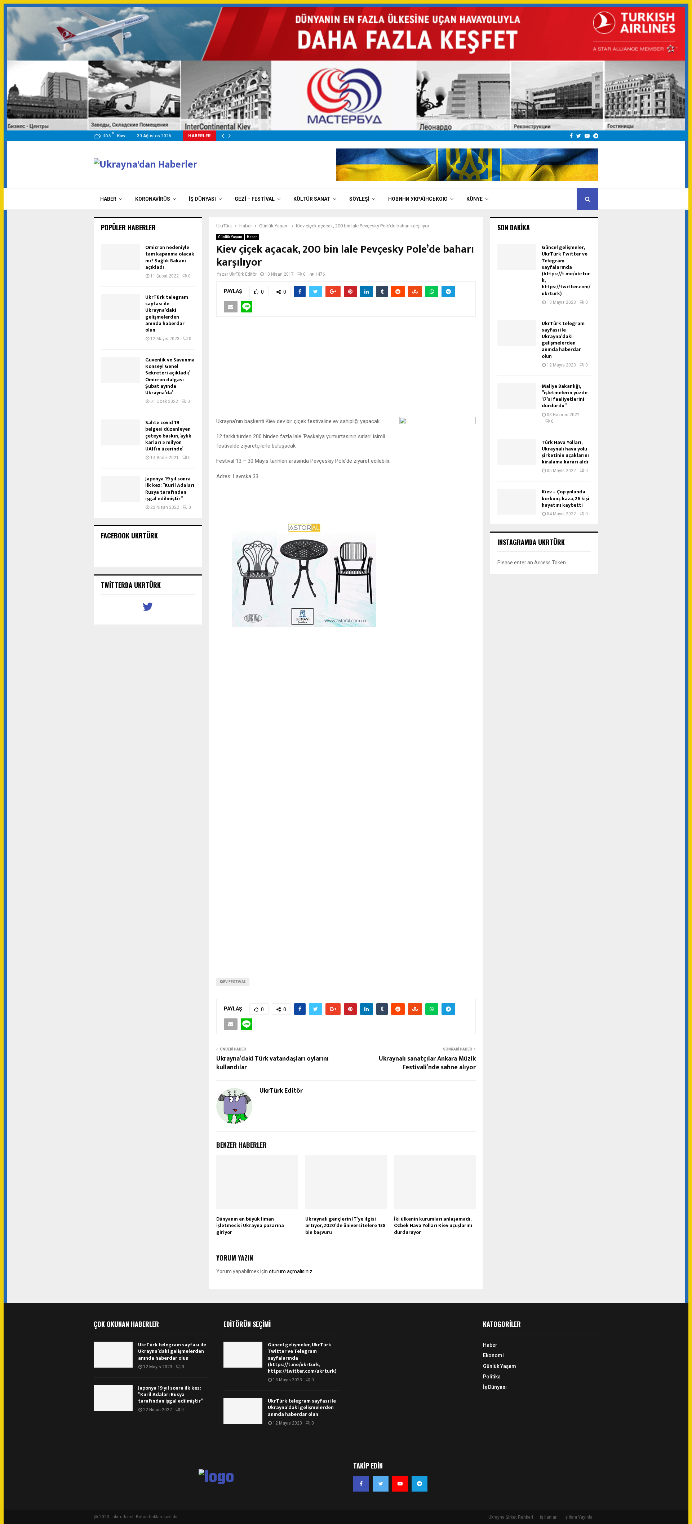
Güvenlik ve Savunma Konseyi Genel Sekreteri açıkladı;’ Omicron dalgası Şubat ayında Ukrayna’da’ (170, 376)
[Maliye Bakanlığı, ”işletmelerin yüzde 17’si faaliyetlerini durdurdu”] (516, 396)
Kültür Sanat (312, 199)
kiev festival (233, 982)
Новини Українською (418, 199)
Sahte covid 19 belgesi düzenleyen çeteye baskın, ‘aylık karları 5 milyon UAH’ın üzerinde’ (168, 435)
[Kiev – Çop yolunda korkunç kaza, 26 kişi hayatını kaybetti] (516, 502)
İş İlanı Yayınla (578, 1517)
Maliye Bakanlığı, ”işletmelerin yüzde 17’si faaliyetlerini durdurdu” (564, 396)
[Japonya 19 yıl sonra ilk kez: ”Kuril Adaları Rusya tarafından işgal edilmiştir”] (120, 489)
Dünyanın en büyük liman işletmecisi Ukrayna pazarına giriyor (250, 1225)
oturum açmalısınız (290, 1271)
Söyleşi (359, 199)
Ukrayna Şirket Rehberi (510, 1517)
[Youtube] (400, 1484)
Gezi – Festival (255, 199)
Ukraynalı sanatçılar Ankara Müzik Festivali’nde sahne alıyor (427, 1063)
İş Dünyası (202, 199)
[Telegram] (419, 1484)
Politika (492, 1376)
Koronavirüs (152, 199)
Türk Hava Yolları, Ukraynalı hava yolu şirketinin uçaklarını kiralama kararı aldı (565, 452)
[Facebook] (361, 1484)
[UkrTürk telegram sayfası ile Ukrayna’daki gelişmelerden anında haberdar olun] (120, 307)
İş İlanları (549, 1517)
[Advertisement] (346, 371)
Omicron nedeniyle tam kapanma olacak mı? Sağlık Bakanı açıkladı (169, 257)
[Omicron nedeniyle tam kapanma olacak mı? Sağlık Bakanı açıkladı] (120, 257)
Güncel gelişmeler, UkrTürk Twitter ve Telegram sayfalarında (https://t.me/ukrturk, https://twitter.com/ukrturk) (566, 270)
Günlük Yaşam (230, 237)
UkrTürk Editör (243, 274)
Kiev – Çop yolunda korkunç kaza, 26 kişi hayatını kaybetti (565, 498)
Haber (108, 199)
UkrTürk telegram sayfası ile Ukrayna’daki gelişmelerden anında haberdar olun (166, 313)
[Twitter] (381, 1484)
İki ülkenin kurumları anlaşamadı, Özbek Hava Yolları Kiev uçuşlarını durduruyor (433, 1225)
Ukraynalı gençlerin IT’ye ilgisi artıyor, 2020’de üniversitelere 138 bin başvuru (345, 1225)
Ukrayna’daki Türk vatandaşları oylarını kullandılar (272, 1063)
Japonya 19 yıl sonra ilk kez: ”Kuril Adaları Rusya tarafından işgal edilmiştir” (169, 489)
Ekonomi (493, 1355)
